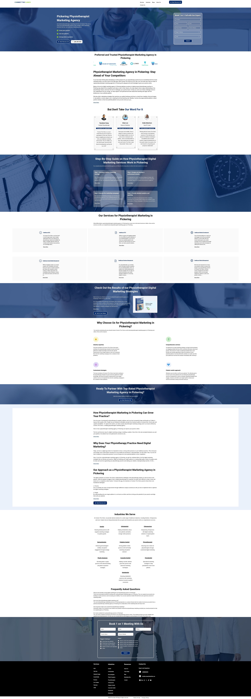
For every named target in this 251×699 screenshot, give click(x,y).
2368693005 (145, 672)
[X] (146, 680)
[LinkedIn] (142, 680)
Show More (96, 102)
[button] (142, 2)
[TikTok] (148, 680)
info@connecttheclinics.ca (148, 676)
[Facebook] (140, 680)
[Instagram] (144, 680)
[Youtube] (150, 680)
